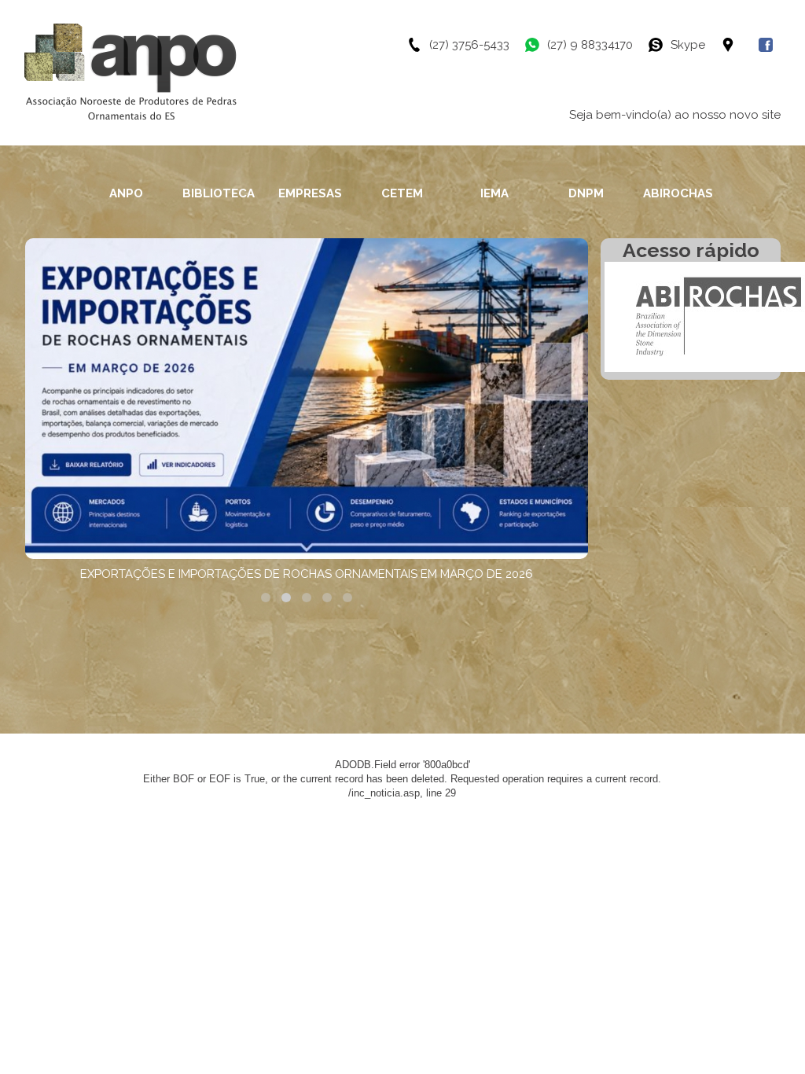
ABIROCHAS (678, 193)
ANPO (126, 193)
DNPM (586, 193)
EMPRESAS (310, 193)
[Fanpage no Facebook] (770, 45)
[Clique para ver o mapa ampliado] (740, 45)
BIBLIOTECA (218, 193)
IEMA (494, 193)
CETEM (402, 193)
